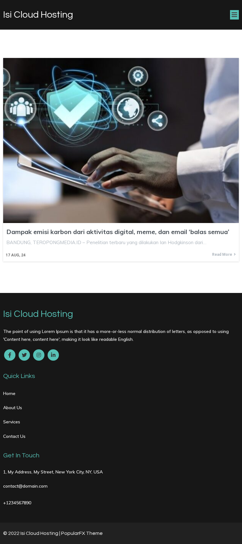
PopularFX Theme (82, 533)
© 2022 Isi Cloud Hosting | (32, 533)
